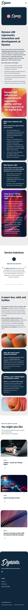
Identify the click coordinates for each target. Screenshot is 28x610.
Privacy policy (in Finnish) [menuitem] (6, 604)
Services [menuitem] (3, 581)
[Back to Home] (6, 3)
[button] (6, 284)
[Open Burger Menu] (25, 3)
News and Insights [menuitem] (5, 586)
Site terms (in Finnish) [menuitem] (19, 604)
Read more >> (7, 368)
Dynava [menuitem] (3, 578)
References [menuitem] (4, 584)
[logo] (10, 562)
